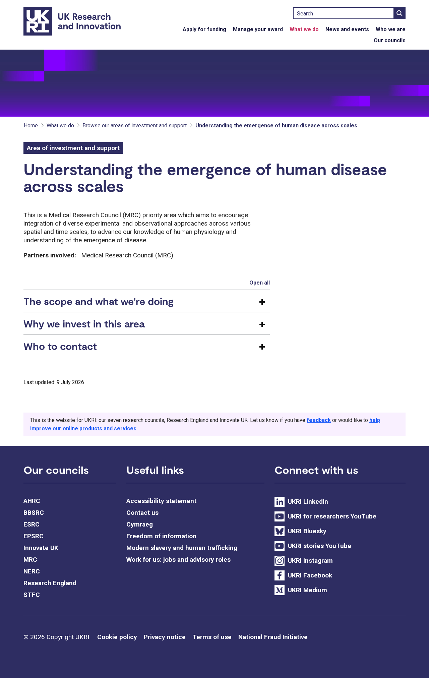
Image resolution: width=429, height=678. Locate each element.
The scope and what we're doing (98, 301)
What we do (304, 29)
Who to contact (60, 346)
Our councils (390, 40)
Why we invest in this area (83, 323)
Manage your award (258, 29)
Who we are (391, 29)
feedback (319, 420)
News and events (347, 29)
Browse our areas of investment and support (134, 125)
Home (31, 125)
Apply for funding (204, 29)
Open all (259, 283)
